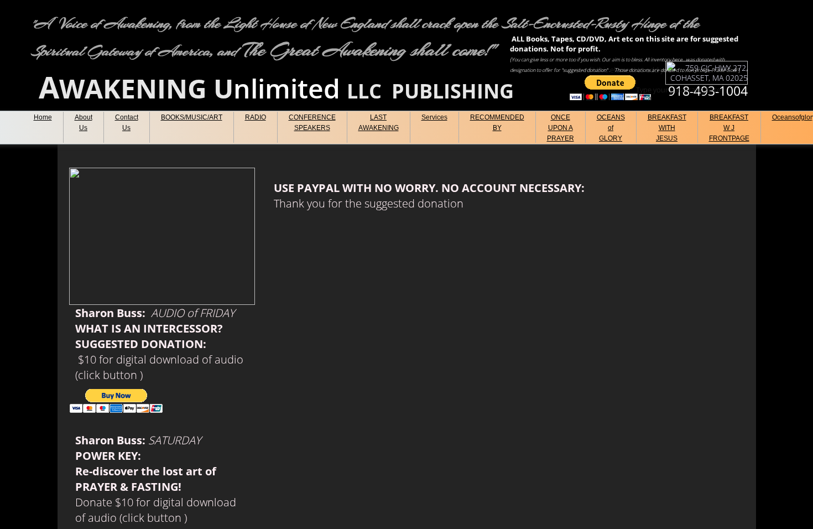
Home (43, 117)
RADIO (255, 117)
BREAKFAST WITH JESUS (667, 127)
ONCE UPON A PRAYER (560, 127)
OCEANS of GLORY (611, 127)
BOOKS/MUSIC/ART (191, 117)
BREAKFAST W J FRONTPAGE (729, 127)
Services (434, 117)
